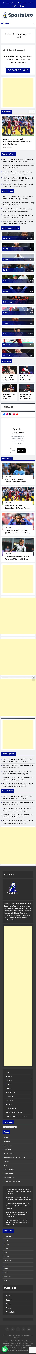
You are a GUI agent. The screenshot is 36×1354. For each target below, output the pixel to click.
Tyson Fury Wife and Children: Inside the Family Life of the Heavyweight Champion (26, 379)
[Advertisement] (18, 92)
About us (7, 1137)
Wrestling (6, 372)
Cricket (6, 1244)
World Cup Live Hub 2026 (14, 1112)
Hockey (6, 1256)
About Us (9, 1076)
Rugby (6, 1264)
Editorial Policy (10, 1096)
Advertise (9, 1080)
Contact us (7, 1145)
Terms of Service (11, 1092)
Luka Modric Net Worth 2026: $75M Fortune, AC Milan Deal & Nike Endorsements (17, 559)
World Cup (7, 1276)
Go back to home (18, 70)
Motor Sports (8, 1260)
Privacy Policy (8, 1173)
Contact (8, 1084)
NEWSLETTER (11, 1108)
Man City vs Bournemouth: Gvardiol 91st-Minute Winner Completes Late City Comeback (16, 482)
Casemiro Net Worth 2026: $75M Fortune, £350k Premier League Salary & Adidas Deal (19, 1223)
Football (6, 134)
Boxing (6, 1240)
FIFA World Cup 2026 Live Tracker (17, 1116)
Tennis (6, 1268)
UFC (5, 1272)
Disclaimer (9, 1100)
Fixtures (8, 1088)
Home (8, 34)
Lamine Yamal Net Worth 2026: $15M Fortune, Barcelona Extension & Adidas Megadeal (18, 533)
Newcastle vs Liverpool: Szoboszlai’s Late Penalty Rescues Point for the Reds (15, 3)
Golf (5, 1252)
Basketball (7, 1236)
